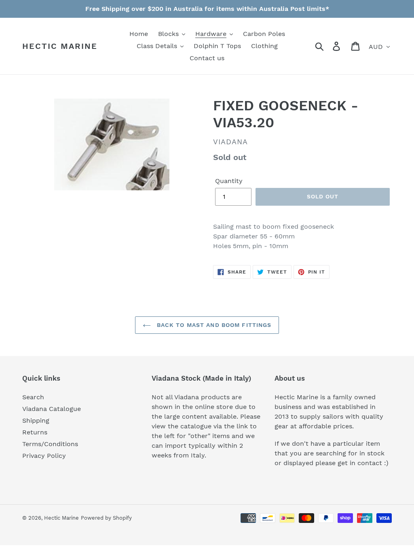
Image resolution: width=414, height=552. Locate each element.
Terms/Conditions (50, 444)
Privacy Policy (44, 455)
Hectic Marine (59, 46)
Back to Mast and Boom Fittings (213, 325)
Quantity (229, 181)
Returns (34, 432)
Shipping (35, 420)
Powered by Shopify (106, 518)
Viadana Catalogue (51, 409)
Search (33, 397)
